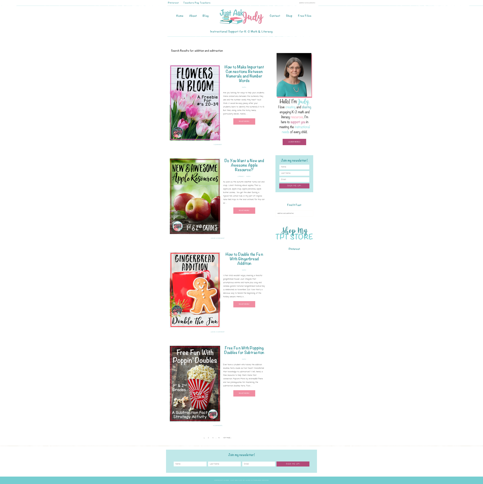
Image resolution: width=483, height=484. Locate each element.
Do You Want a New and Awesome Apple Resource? (244, 165)
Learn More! (294, 142)
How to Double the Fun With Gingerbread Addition (244, 259)
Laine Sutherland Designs (257, 480)
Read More (244, 121)
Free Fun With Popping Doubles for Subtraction (244, 350)
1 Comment (217, 144)
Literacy (241, 176)
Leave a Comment (218, 238)
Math (244, 87)
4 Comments (217, 425)
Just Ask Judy (241, 17)
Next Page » (227, 438)
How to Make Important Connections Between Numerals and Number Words (244, 73)
